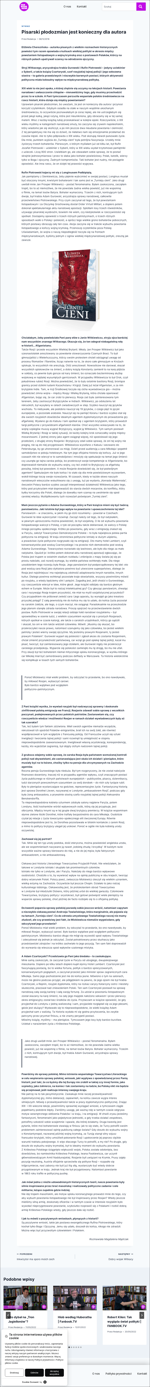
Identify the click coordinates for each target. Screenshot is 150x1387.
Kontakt (82, 6)
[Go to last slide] (8, 1315)
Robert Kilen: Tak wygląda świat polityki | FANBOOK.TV (124, 1321)
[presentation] (25, 1298)
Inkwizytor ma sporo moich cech (35, 1257)
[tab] (69, 1347)
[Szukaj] (141, 6)
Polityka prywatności (119, 1373)
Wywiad (26, 26)
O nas (67, 6)
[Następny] (141, 1315)
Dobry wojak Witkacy (121, 1257)
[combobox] (118, 6)
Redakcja (31, 39)
